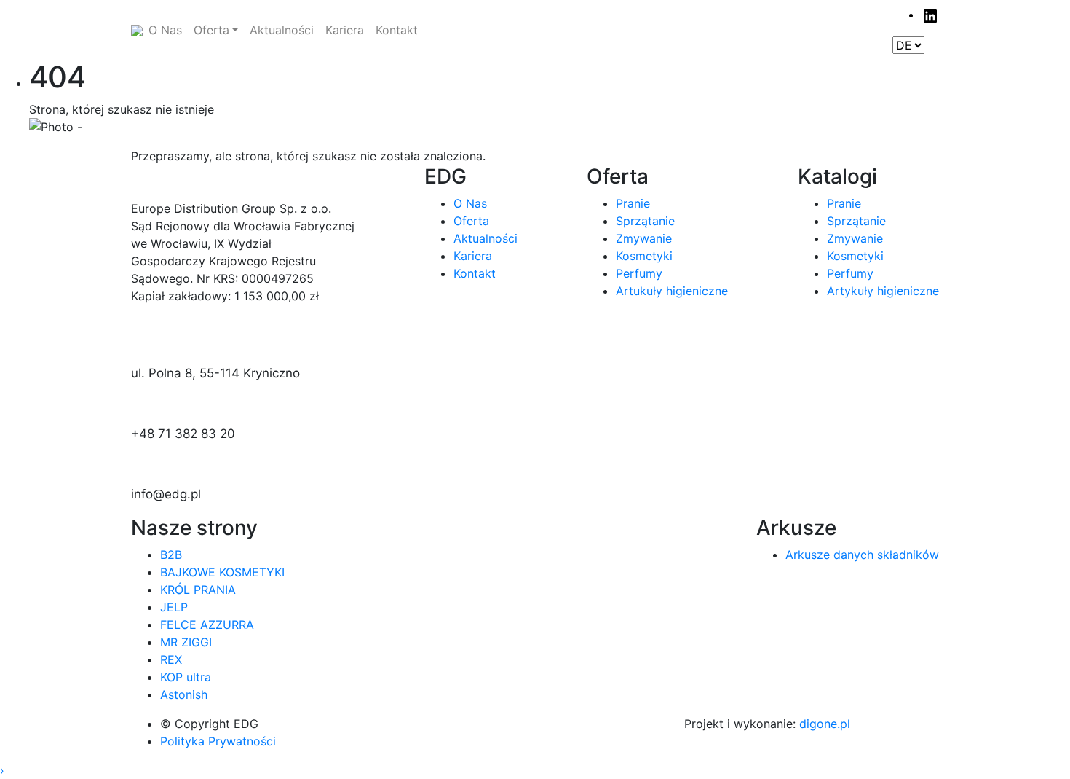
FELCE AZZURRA (207, 624)
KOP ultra (185, 677)
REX (171, 659)
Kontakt (474, 273)
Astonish (183, 694)
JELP (174, 607)
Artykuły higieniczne (883, 290)
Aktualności (485, 238)
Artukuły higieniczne (672, 290)
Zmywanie (644, 238)
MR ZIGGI (186, 642)
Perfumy (639, 273)
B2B (171, 554)
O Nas (470, 203)
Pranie (633, 203)
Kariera (472, 255)
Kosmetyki (644, 255)
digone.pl (824, 723)
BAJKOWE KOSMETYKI (222, 572)
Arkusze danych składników (862, 554)
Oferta (471, 221)
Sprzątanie (645, 221)
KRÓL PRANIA (198, 589)
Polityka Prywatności (218, 741)
